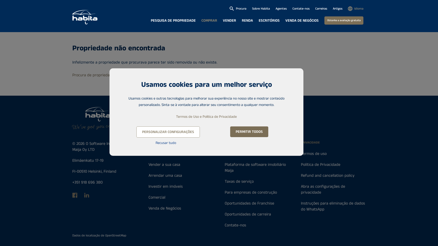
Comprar (209, 20)
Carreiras (321, 8)
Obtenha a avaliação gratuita (344, 20)
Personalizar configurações (168, 132)
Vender (229, 20)
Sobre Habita (261, 8)
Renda (247, 20)
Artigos (337, 8)
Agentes (281, 8)
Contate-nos (301, 8)
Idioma (358, 8)
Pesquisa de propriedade (173, 20)
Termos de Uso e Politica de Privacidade (206, 116)
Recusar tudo (166, 143)
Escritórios (269, 20)
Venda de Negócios (302, 20)
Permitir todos (249, 131)
